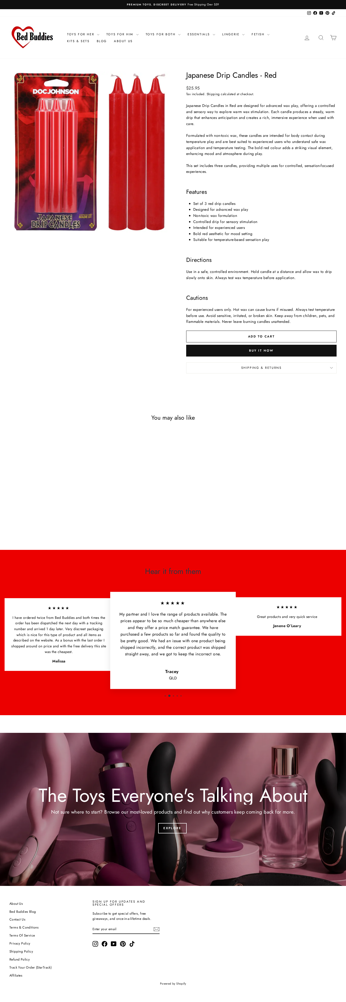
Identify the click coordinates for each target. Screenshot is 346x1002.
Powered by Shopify (173, 984)
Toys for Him (120, 34)
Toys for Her (81, 34)
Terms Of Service (22, 935)
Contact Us (17, 919)
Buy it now (261, 350)
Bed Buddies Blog (22, 911)
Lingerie (231, 34)
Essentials (200, 34)
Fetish (259, 34)
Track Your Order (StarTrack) (30, 967)
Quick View (48, 505)
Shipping (213, 94)
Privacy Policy (19, 943)
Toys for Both (161, 34)
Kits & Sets (78, 41)
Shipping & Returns (261, 367)
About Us (123, 41)
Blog (102, 41)
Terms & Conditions (24, 927)
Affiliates (15, 975)
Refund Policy (19, 959)
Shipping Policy (21, 951)
